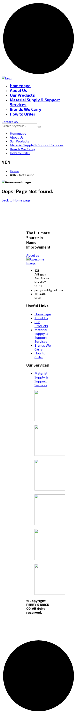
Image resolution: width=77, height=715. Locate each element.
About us (32, 255)
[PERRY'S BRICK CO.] (6, 78)
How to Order (22, 114)
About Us (18, 90)
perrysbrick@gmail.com (48, 290)
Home (14, 171)
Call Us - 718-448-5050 (51, 20)
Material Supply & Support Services (36, 145)
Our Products (22, 95)
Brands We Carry (25, 109)
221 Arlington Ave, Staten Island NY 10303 (41, 278)
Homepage (20, 85)
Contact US (10, 122)
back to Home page (16, 200)
